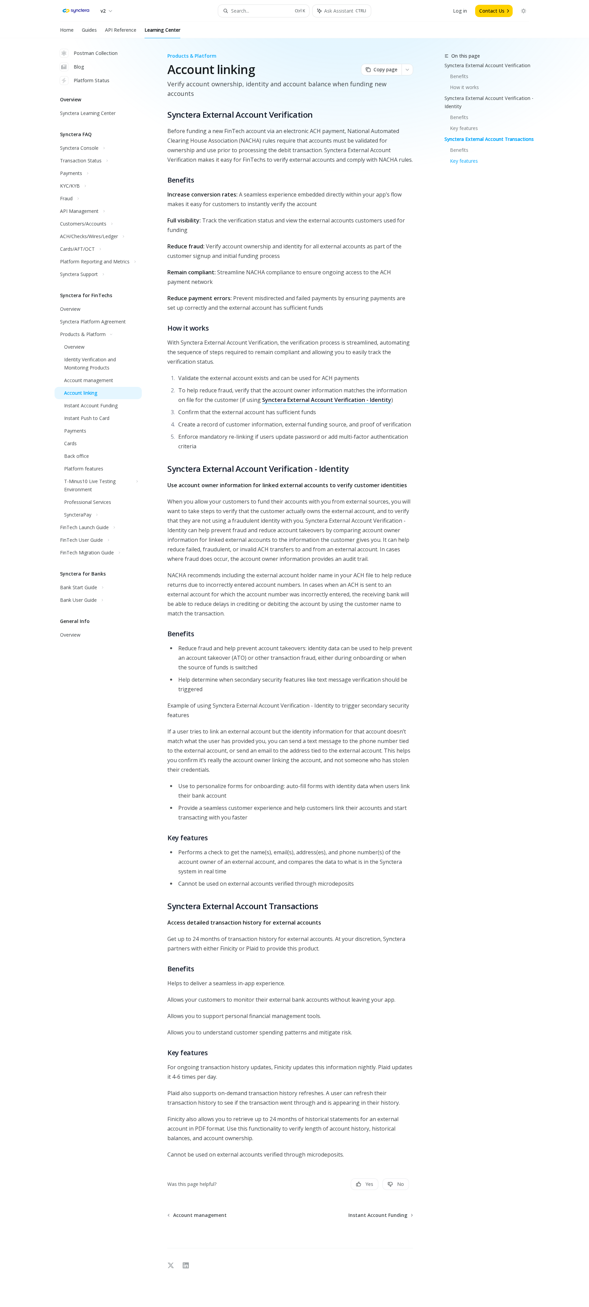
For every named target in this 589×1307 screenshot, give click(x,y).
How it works (464, 87)
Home (67, 30)
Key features (464, 128)
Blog (79, 66)
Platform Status (91, 80)
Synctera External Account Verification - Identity (488, 102)
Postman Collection (96, 53)
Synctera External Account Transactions (489, 139)
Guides (89, 30)
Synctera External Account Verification (487, 65)
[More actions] (407, 69)
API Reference (120, 30)
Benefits (459, 76)
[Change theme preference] (523, 10)
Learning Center (162, 30)
